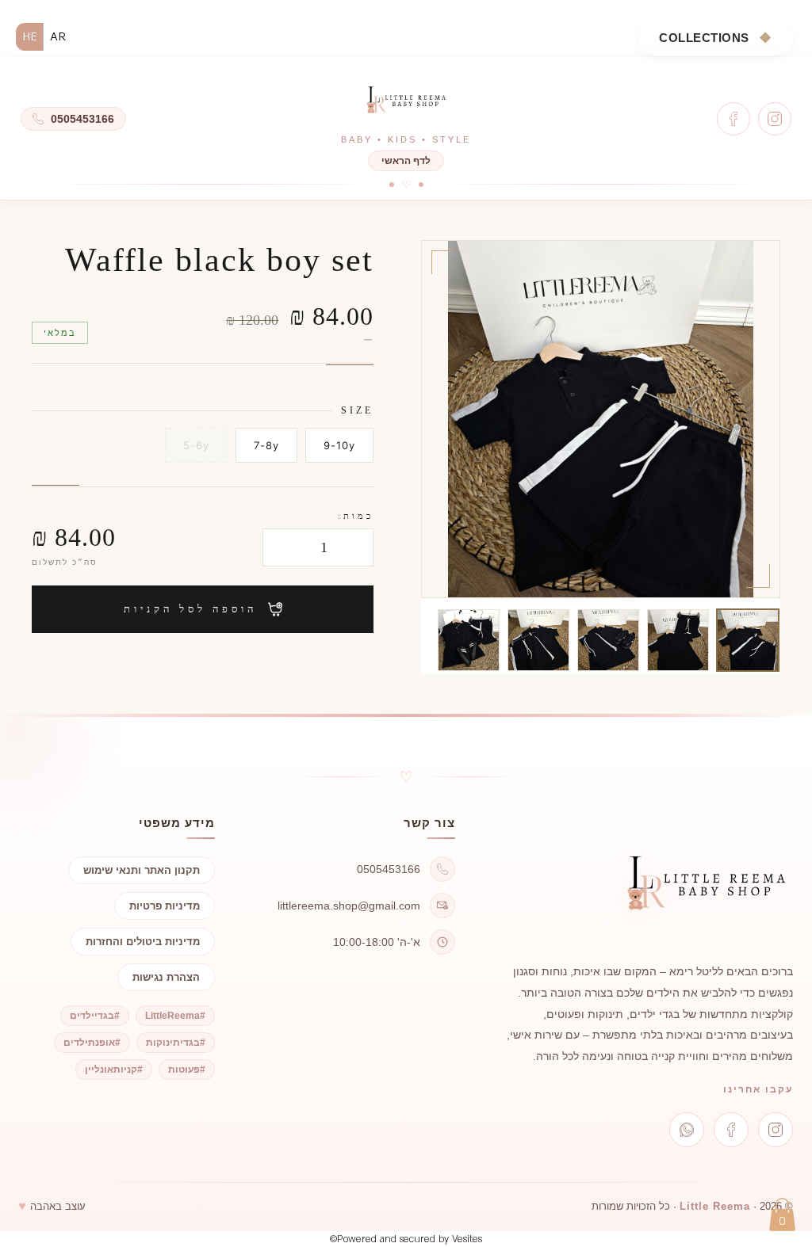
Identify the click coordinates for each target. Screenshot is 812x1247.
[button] (782, 1214)
